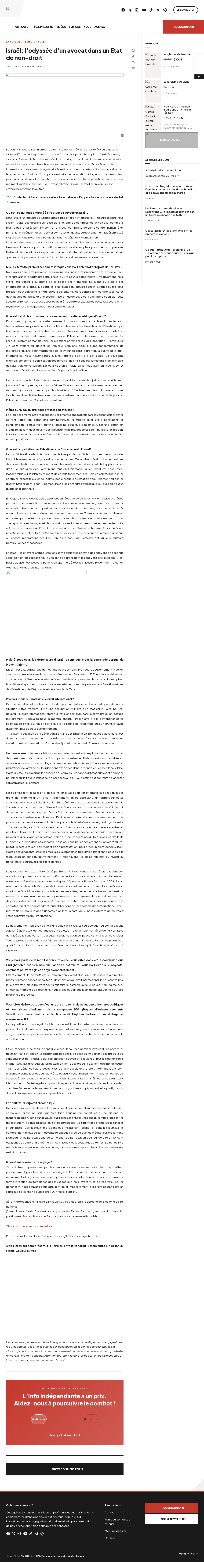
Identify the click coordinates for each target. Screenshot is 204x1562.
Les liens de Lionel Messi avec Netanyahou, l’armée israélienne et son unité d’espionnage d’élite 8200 (170, 212)
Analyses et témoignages (25, 42)
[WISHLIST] (199, 69)
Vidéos (61, 26)
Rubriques (21, 26)
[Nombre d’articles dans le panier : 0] (199, 60)
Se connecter (185, 9)
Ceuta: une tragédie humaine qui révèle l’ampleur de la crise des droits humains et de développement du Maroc (170, 190)
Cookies (110, 1538)
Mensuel (40, 1419)
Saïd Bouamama (172, 66)
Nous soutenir (183, 26)
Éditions (75, 26)
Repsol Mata (13, 66)
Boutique (152, 43)
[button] (64, 1469)
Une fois (92, 1419)
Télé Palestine (43, 26)
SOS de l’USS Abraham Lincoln (164, 170)
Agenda (99, 26)
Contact (110, 1512)
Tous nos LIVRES (170, 140)
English (194, 1553)
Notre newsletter (173, 1518)
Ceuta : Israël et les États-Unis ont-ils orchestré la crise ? (168, 232)
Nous (87, 26)
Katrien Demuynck (173, 124)
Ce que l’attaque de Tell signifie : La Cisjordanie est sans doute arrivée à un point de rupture (169, 253)
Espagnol (184, 1553)
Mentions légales (116, 1531)
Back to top (197, 1484)
